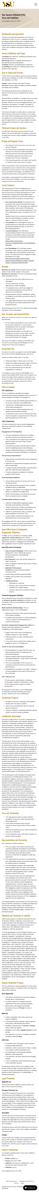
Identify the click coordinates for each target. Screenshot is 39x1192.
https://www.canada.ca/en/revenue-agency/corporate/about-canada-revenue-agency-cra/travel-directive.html (20, 218)
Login (22, 1183)
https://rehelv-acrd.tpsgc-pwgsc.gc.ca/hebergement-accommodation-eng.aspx (20, 243)
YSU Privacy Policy (11, 1181)
